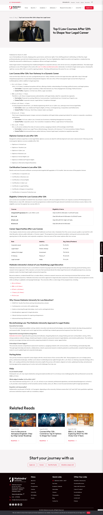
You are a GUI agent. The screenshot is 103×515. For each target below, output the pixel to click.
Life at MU (78, 7)
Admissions (52, 7)
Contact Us (55, 501)
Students (73, 2)
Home (26, 7)
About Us (33, 7)
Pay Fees (54, 483)
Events (32, 498)
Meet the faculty (52, 465)
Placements (55, 495)
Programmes (34, 486)
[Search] (92, 2)
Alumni (82, 2)
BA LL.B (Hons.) (16, 283)
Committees (77, 495)
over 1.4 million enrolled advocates (48, 67)
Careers (41, 465)
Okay (88, 512)
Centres (33, 489)
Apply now (89, 7)
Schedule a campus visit (67, 465)
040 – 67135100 (16, 497)
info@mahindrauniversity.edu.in (19, 500)
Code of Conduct (78, 489)
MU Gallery (34, 495)
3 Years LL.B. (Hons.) (18, 292)
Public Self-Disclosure (79, 486)
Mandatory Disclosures (80, 480)
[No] (101, 512)
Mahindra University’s (15, 336)
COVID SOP (77, 498)
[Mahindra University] (15, 7)
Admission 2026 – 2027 (60, 480)
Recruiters (87, 2)
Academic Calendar (57, 486)
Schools (33, 483)
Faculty (77, 2)
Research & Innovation (65, 7)
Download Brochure (79, 483)
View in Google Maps (17, 494)
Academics (42, 7)
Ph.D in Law (15, 295)
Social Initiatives (78, 492)
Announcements (15, 2)
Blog (16, 17)
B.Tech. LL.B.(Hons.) (18, 289)
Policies (76, 501)
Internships (55, 489)
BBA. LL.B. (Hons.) (17, 286)
